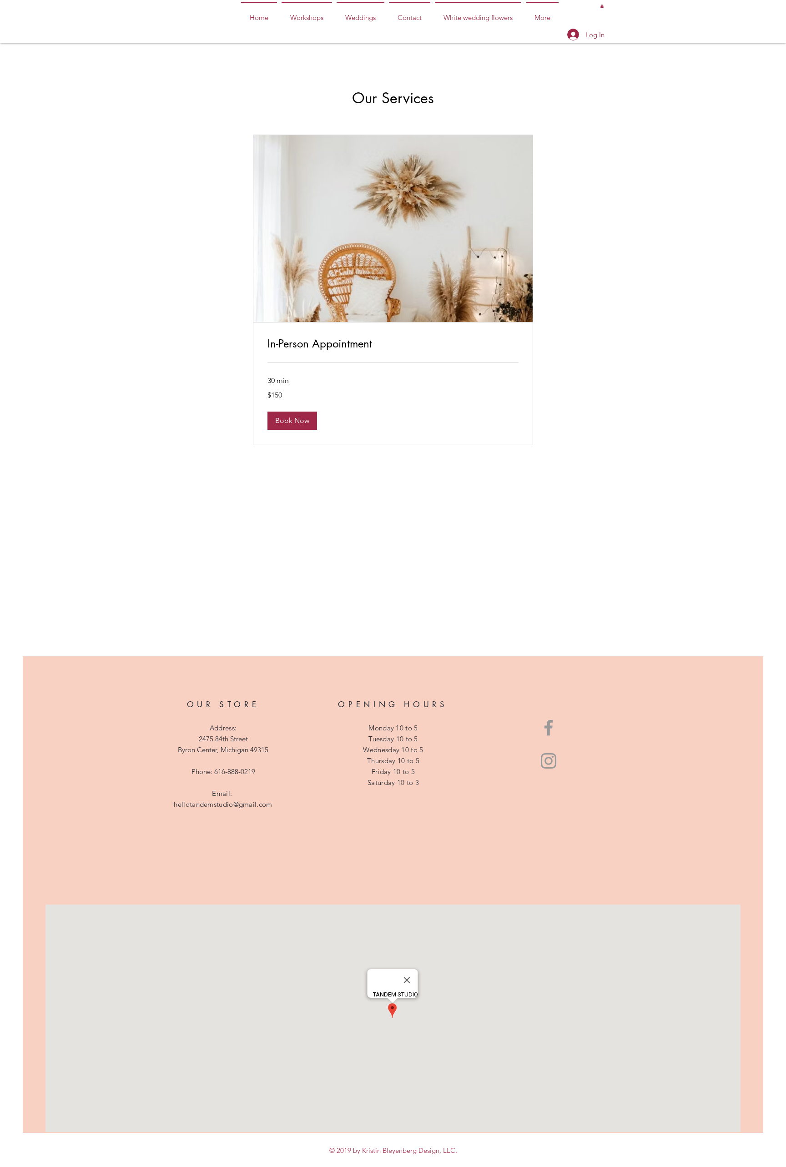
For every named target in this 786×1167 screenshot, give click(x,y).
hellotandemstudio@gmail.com (223, 804)
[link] (393, 344)
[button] (602, 6)
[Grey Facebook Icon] (548, 727)
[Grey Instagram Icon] (548, 760)
